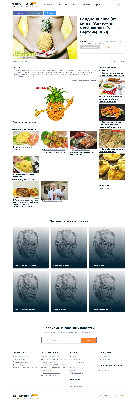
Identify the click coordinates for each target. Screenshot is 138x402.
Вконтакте (36, 13)
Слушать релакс (19, 359)
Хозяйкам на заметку (79, 362)
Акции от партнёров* (90, 47)
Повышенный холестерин (51, 373)
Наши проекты (48, 5)
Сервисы (97, 5)
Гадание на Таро (77, 373)
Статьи (66, 5)
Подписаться (88, 340)
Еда (59, 5)
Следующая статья (117, 61)
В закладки (107, 47)
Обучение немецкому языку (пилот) (26, 367)
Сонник (74, 370)
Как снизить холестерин (51, 375)
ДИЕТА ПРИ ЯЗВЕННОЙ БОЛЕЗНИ (54, 367)
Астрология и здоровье (51, 357)
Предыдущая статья (21, 61)
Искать (74, 357)
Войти (121, 5)
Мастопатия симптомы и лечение (54, 359)
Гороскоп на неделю (21, 357)
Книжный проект (20, 365)
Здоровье (75, 5)
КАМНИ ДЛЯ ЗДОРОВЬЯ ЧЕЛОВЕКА (55, 365)
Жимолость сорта (49, 362)
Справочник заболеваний (81, 365)
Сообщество (86, 5)
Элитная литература (21, 362)
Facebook (20, 13)
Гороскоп (75, 367)
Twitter (51, 13)
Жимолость (47, 370)
